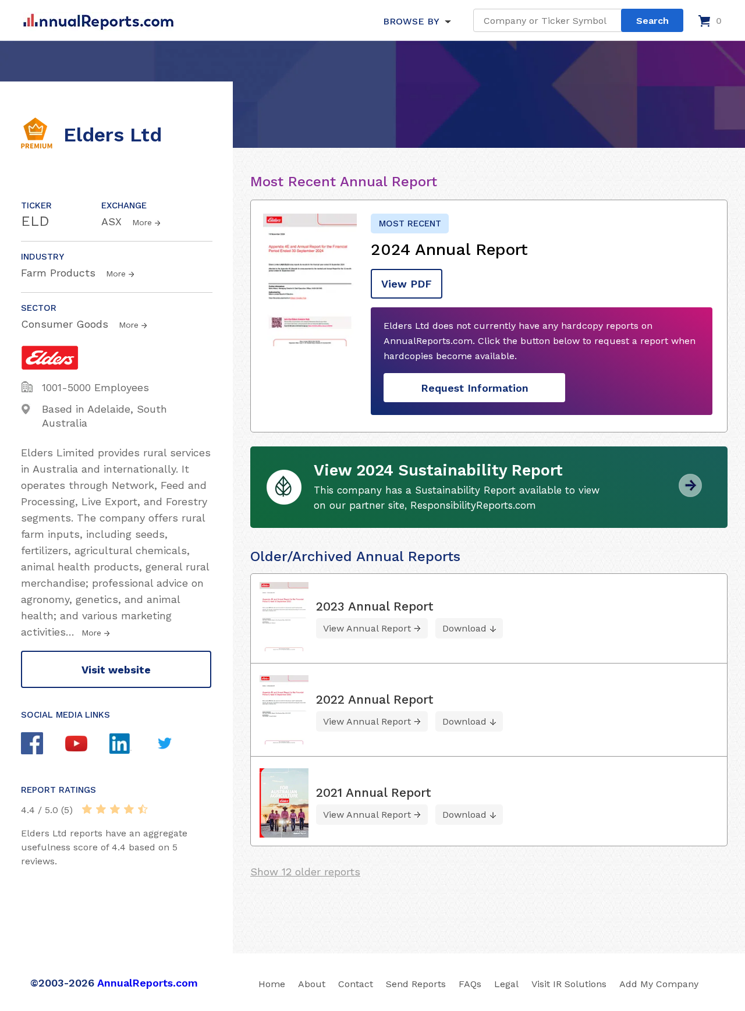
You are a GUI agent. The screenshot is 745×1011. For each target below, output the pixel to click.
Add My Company (658, 983)
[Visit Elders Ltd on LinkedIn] (131, 745)
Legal (506, 983)
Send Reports (416, 983)
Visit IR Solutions (568, 983)
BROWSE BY (411, 21)
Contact (355, 983)
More (142, 222)
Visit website (116, 670)
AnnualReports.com (147, 983)
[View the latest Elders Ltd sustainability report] (690, 492)
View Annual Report (367, 628)
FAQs (470, 983)
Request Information (474, 388)
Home (271, 983)
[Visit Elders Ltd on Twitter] (176, 744)
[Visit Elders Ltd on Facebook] (43, 744)
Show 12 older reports (305, 871)
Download (464, 628)
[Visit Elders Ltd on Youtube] (87, 745)
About (311, 983)
